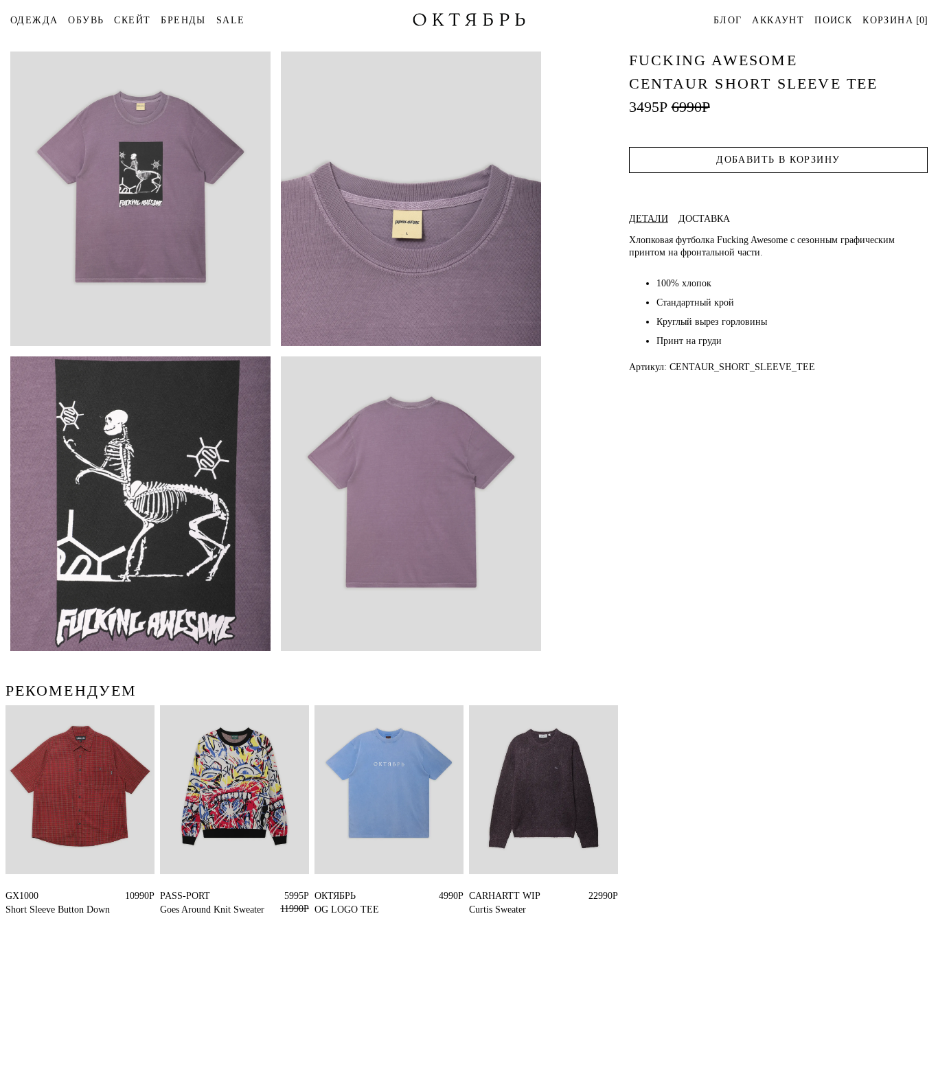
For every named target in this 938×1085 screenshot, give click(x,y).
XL (12, 896)
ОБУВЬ (86, 20)
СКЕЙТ (132, 20)
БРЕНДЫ (183, 20)
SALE (230, 20)
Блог (727, 20)
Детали (648, 219)
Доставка (704, 219)
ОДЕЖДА (34, 20)
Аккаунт (778, 20)
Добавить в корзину (778, 160)
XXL (342, 896)
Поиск (833, 20)
